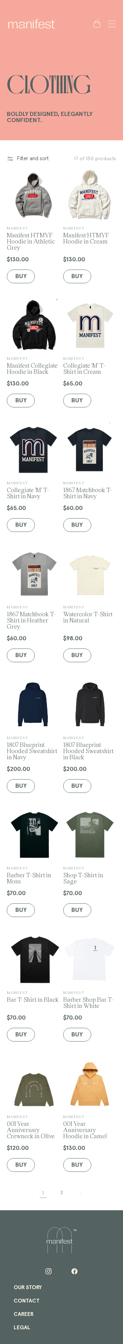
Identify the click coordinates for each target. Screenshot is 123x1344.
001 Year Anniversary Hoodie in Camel (85, 1127)
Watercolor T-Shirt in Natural (88, 614)
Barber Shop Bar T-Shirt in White (88, 999)
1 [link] (43, 1193)
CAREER (23, 1314)
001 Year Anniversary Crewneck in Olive (31, 1127)
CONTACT (27, 1301)
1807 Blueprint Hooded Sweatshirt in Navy (32, 748)
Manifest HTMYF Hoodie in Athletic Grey (31, 238)
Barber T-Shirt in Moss (29, 875)
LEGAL (22, 1327)
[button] (110, 23)
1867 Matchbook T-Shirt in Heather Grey (31, 617)
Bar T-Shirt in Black (33, 996)
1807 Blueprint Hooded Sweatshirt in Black (88, 748)
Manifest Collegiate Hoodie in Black (32, 365)
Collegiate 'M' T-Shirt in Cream (84, 365)
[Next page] (79, 1193)
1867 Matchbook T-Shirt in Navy (87, 490)
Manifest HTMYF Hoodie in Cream (86, 235)
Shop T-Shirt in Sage (83, 875)
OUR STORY (28, 1287)
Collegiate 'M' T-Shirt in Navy (28, 490)
